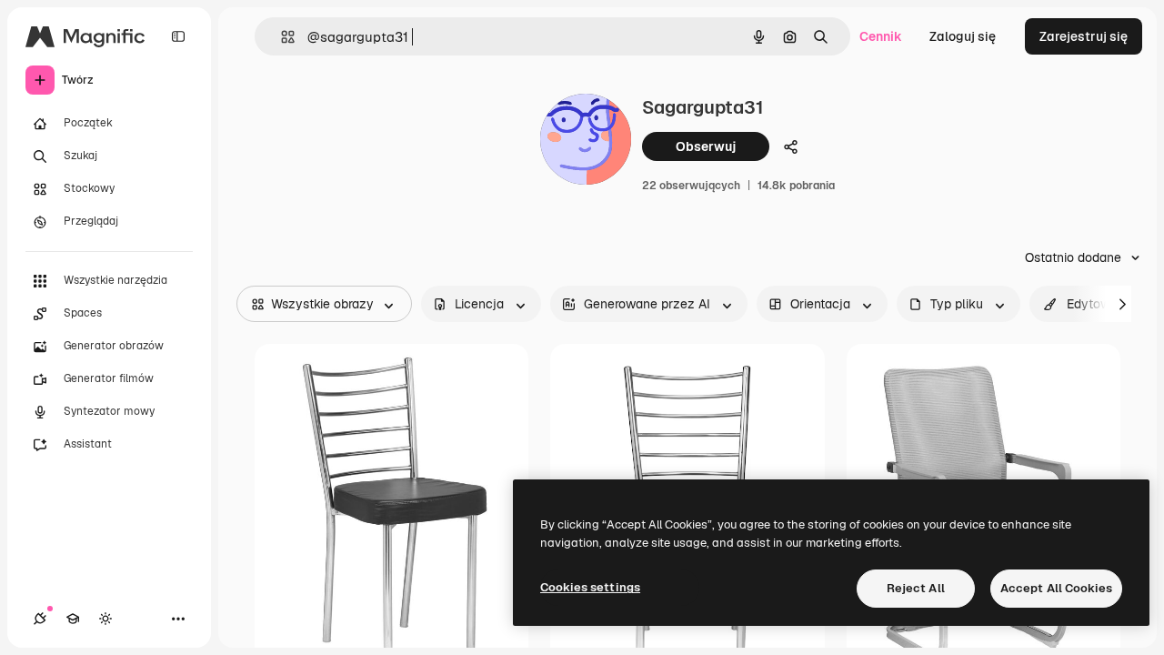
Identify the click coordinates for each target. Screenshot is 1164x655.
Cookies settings (590, 587)
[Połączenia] (40, 618)
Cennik (880, 36)
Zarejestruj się (1083, 36)
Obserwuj (706, 146)
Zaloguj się (962, 36)
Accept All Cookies (1056, 588)
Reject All (916, 588)
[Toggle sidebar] (178, 36)
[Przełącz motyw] (105, 618)
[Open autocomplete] (281, 37)
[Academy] (72, 618)
